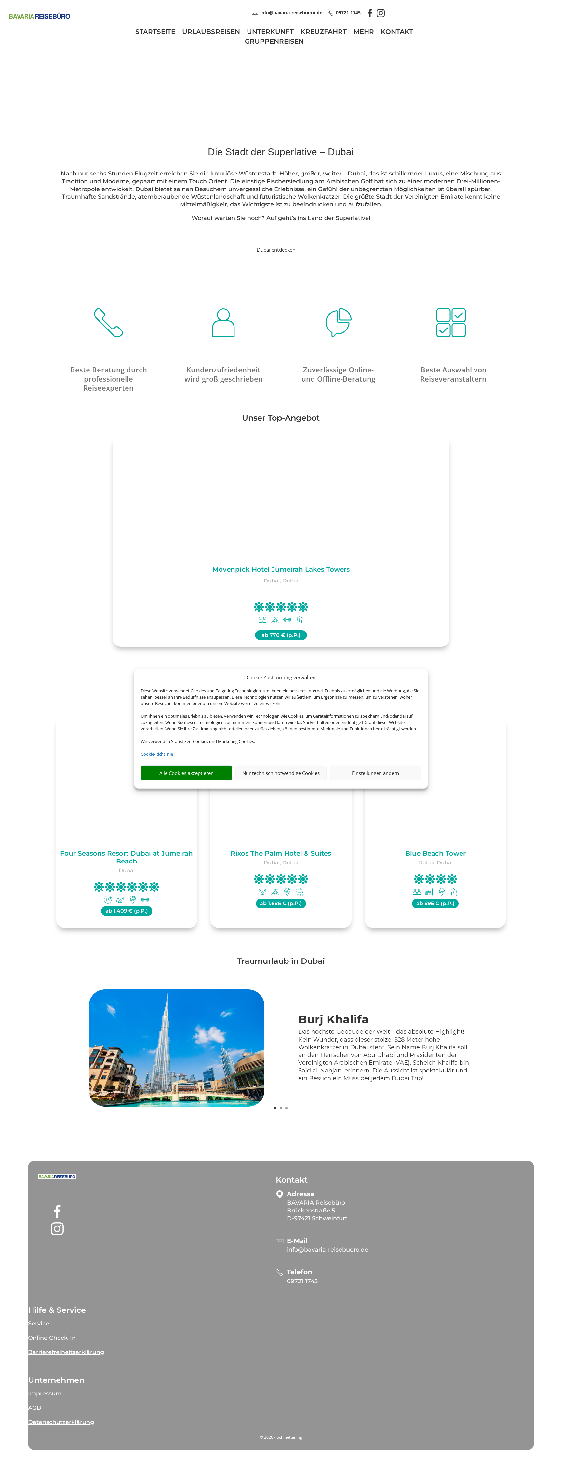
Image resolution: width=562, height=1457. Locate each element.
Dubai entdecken (276, 250)
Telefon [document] (299, 1272)
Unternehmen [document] (56, 1380)
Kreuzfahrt (324, 32)
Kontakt (397, 32)
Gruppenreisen (274, 42)
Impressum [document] (45, 1393)
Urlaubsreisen (211, 32)
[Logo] (39, 22)
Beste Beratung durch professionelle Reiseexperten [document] (108, 378)
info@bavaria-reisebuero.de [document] (291, 12)
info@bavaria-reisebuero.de (327, 1249)
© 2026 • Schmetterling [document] (281, 1437)
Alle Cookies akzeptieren (186, 773)
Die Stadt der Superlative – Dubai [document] (281, 152)
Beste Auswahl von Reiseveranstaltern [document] (453, 374)
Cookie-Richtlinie (157, 754)
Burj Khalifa (333, 1019)
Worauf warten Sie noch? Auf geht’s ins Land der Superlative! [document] (281, 218)
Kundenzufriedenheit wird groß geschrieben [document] (223, 374)
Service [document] (38, 1323)
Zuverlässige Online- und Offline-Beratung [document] (338, 374)
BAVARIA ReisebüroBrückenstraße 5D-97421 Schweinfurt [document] (317, 1210)
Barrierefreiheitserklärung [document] (66, 1352)
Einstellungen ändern (375, 773)
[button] (57, 1176)
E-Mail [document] (297, 1241)
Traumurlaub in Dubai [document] (281, 961)
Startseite (155, 32)
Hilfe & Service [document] (57, 1310)
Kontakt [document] (292, 1180)
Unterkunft (270, 32)
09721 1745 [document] (348, 12)
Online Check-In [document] (52, 1337)
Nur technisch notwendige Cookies (281, 773)
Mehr (364, 32)
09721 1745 (302, 1281)
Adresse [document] (301, 1194)
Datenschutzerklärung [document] (61, 1422)
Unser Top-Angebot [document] (281, 418)
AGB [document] (34, 1407)
